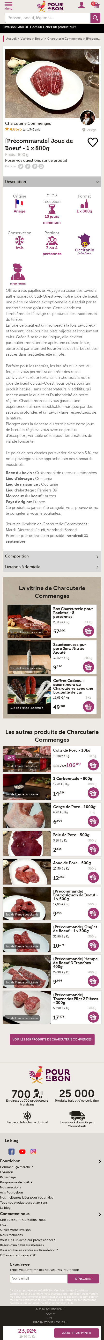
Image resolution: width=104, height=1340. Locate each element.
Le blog (5, 1207)
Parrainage (8, 1177)
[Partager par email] (41, 166)
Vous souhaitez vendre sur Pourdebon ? (29, 1250)
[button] (88, 630)
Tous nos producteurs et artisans (24, 1202)
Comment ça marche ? (16, 1167)
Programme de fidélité (16, 1182)
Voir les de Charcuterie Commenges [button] (52, 1039)
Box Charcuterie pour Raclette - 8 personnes (73, 613)
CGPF (49, 1318)
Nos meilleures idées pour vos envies (26, 1197)
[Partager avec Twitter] (20, 166)
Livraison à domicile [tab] (22, 567)
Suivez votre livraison (15, 1230)
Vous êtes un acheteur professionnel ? (27, 1240)
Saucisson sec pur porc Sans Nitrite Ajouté (69, 649)
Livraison (6, 1172)
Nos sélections (10, 1187)
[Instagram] (33, 1151)
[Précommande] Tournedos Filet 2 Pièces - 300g (75, 999)
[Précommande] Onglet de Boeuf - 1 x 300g (75, 929)
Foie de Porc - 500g (71, 835)
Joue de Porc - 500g (72, 863)
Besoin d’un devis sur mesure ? (22, 1245)
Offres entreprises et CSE (18, 1255)
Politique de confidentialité (57, 1303)
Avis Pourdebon (11, 1192)
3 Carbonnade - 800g (72, 778)
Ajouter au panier (76, 1333)
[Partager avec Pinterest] (34, 166)
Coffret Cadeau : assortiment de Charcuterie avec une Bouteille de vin (73, 687)
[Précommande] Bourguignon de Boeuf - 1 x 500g (75, 895)
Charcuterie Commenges (28, 123)
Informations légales (49, 1322)
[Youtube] (22, 1151)
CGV (49, 1313)
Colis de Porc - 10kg (71, 750)
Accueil (11, 38)
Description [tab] (15, 182)
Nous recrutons (11, 1235)
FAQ (3, 1225)
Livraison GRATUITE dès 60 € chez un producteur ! (39, 27)
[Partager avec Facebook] (27, 166)
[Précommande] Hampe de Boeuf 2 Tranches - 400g (75, 963)
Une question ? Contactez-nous (23, 1220)
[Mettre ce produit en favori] (92, 142)
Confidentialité (63, 1290)
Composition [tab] (17, 556)
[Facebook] (11, 1151)
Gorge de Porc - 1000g (74, 807)
